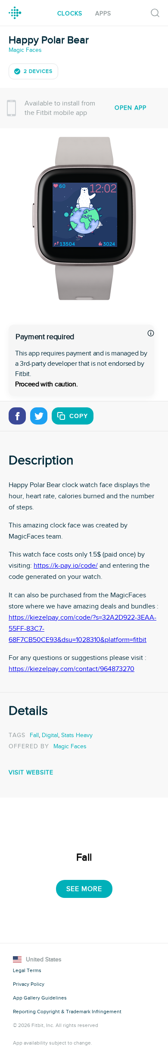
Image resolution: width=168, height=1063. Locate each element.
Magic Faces (25, 50)
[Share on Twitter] (38, 416)
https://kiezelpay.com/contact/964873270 (71, 669)
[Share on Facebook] (17, 416)
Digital (50, 735)
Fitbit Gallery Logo (15, 12)
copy (78, 416)
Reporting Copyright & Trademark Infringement (67, 1011)
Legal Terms (27, 970)
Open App (130, 108)
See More (84, 889)
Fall (34, 735)
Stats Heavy (77, 735)
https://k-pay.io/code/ (66, 565)
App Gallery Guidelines (40, 997)
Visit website (31, 772)
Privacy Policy (28, 984)
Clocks (69, 13)
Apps (103, 13)
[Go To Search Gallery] (155, 12)
